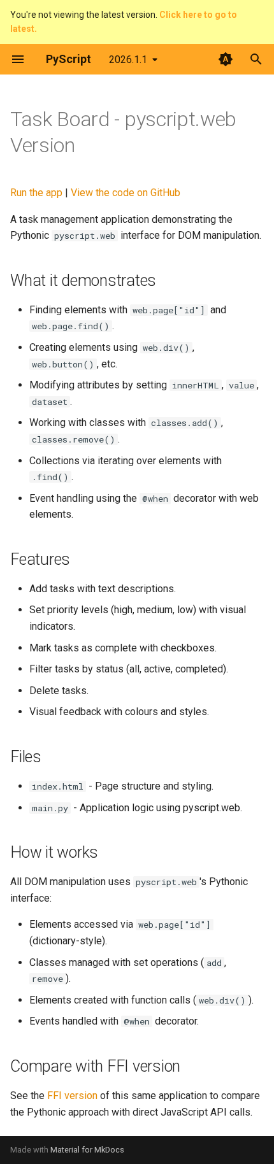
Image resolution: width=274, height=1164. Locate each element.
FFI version (72, 1095)
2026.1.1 (128, 59)
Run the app (36, 193)
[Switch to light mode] (225, 59)
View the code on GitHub (125, 193)
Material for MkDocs (87, 1149)
